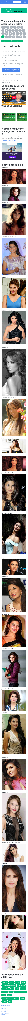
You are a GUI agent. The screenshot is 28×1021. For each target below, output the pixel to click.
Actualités (3, 1007)
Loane (11, 988)
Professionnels (4, 1010)
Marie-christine (21, 985)
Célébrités (17, 2)
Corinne (17, 991)
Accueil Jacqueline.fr (6, 1005)
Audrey (4, 1001)
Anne (10, 1001)
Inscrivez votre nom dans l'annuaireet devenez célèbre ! (11, 70)
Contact (3, 1014)
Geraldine (5, 991)
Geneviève (5, 982)
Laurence (23, 988)
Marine (23, 982)
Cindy (4, 995)
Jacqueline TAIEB (6, 41)
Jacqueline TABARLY (17, 41)
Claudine (23, 991)
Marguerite (5, 988)
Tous (4, 27)
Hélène (11, 982)
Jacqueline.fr (5, 2)
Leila (17, 988)
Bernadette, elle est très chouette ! (10, 998)
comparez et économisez (9, 140)
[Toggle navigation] (25, 2)
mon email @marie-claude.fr (9, 985)
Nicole (17, 982)
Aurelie (22, 998)
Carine (9, 995)
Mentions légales (5, 1013)
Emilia (11, 991)
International (4, 1011)
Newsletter (4, 1016)
